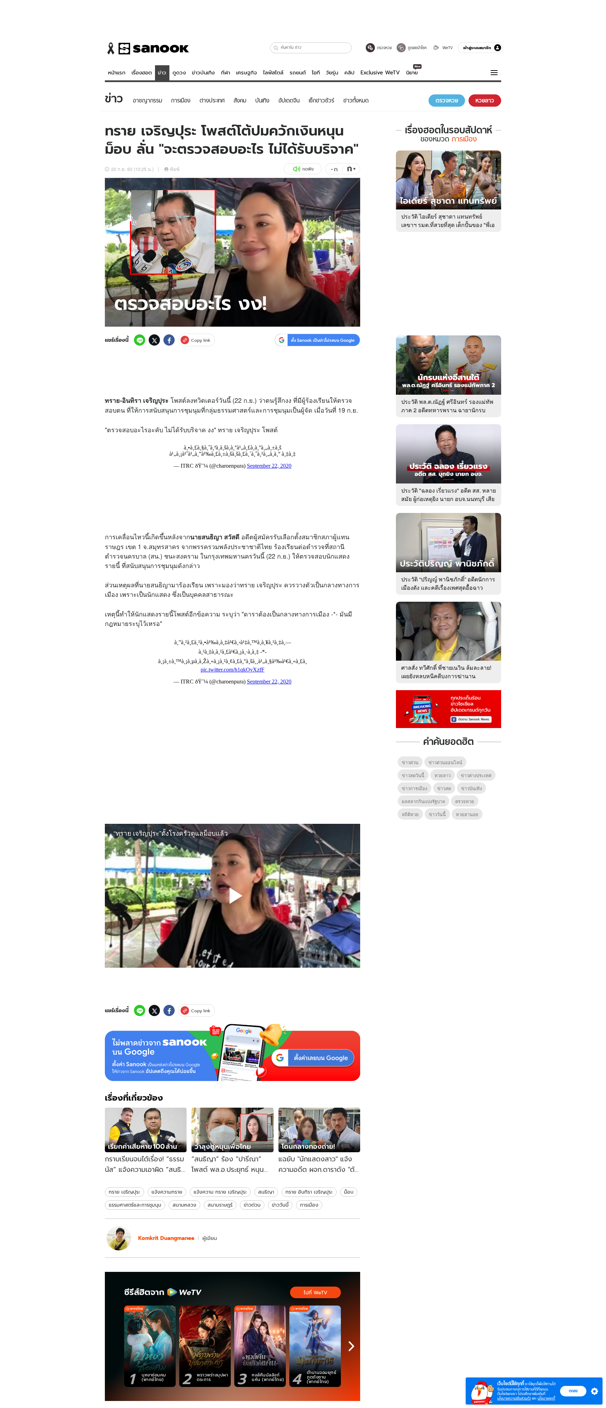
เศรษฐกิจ (246, 72)
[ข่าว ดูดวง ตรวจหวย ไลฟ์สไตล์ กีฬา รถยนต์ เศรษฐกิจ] (147, 48)
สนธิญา (266, 1191)
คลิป (349, 72)
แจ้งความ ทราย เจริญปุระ (220, 1191)
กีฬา (225, 72)
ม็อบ (349, 1191)
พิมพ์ (175, 169)
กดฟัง (308, 169)
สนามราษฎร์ (220, 1204)
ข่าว (162, 72)
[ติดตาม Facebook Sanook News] (448, 708)
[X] (154, 340)
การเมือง (309, 1204)
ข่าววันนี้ (280, 1204)
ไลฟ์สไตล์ (273, 72)
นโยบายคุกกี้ (546, 1398)
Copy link (200, 340)
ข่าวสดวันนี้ (413, 775)
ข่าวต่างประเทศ (476, 775)
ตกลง (573, 1391)
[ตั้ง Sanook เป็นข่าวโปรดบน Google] (232, 1052)
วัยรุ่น (332, 72)
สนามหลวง (184, 1204)
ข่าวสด (444, 788)
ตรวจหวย (464, 801)
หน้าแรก (117, 72)
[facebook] (169, 340)
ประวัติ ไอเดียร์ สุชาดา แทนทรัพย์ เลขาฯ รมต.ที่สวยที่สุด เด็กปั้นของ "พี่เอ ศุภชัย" (448, 224)
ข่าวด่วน (252, 1204)
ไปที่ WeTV (315, 1292)
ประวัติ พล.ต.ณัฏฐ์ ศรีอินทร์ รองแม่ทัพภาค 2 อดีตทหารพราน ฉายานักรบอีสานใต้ (447, 410)
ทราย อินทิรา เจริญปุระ (309, 1191)
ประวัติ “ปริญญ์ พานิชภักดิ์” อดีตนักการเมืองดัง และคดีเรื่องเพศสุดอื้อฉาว (448, 583)
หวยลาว (443, 775)
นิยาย (412, 72)
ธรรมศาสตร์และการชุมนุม (135, 1204)
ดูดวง (179, 72)
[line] (139, 340)
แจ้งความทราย (167, 1191)
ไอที (316, 72)
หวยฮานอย (467, 814)
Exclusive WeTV (380, 72)
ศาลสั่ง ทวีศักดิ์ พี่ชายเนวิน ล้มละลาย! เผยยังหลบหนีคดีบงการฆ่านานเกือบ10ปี (446, 675)
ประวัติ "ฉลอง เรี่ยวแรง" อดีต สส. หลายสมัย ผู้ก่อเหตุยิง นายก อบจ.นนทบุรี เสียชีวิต (448, 498)
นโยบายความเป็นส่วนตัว (514, 1398)
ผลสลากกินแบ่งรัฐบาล (423, 801)
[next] (351, 1346)
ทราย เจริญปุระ (124, 1191)
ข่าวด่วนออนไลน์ (445, 762)
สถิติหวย (410, 814)
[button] (276, 48)
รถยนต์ (298, 72)
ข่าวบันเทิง (203, 72)
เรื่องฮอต (142, 72)
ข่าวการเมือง (414, 788)
